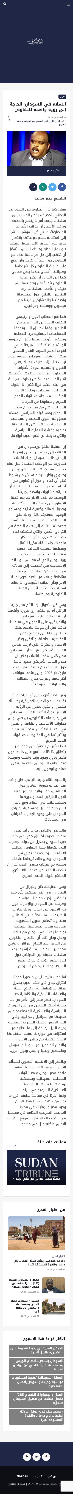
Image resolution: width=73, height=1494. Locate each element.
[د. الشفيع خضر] (36, 148)
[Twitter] (36, 1457)
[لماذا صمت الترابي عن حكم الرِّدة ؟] (36, 1167)
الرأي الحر (49, 121)
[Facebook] (46, 1457)
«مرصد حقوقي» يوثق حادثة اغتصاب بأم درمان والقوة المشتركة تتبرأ (39, 1262)
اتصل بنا (38, 1476)
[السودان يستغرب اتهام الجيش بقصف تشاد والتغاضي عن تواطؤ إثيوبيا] (53, 1306)
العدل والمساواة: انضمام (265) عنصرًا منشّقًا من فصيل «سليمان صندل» (24, 1283)
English (22, 1476)
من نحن (52, 1476)
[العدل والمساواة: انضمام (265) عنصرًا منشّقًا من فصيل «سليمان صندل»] (53, 1285)
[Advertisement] (36, 46)
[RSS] (27, 1457)
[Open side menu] (68, 4)
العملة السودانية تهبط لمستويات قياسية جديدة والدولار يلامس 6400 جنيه (37, 1382)
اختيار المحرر (58, 1256)
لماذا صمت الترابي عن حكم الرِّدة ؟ (36, 1179)
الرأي (62, 96)
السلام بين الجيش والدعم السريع (41, 122)
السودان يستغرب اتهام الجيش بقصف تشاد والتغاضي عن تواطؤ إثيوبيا (24, 1306)
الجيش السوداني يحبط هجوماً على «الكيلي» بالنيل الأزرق (36, 1350)
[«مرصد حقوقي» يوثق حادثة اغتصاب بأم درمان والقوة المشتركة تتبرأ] (36, 1233)
